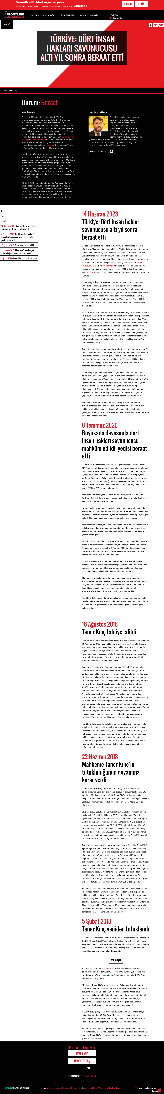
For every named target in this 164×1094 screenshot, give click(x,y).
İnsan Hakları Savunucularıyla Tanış (43, 15)
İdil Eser (25, 139)
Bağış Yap (114, 15)
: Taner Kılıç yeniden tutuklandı (19, 258)
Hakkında (82, 15)
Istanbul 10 (108, 968)
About (3, 221)
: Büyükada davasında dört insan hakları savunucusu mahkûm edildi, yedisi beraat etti (18, 237)
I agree (128, 4)
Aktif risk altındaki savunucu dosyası (148, 1089)
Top (2, 216)
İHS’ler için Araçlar (67, 15)
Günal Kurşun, (67, 137)
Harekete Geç (117, 18)
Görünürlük (94, 15)
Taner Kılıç (50, 145)
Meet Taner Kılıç (99, 151)
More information (80, 5)
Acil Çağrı (116, 960)
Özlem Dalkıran (39, 139)
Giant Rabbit (91, 1075)
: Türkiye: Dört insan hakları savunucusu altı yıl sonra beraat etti (18, 228)
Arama (5, 24)
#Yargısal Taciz (91, 1088)
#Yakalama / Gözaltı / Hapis (109, 1088)
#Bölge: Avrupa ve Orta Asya (58, 1088)
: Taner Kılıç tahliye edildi (17, 245)
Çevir (160, 25)
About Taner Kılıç (10, 90)
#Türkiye (73, 1088)
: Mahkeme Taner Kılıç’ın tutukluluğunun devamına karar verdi (17, 252)
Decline (141, 4)
